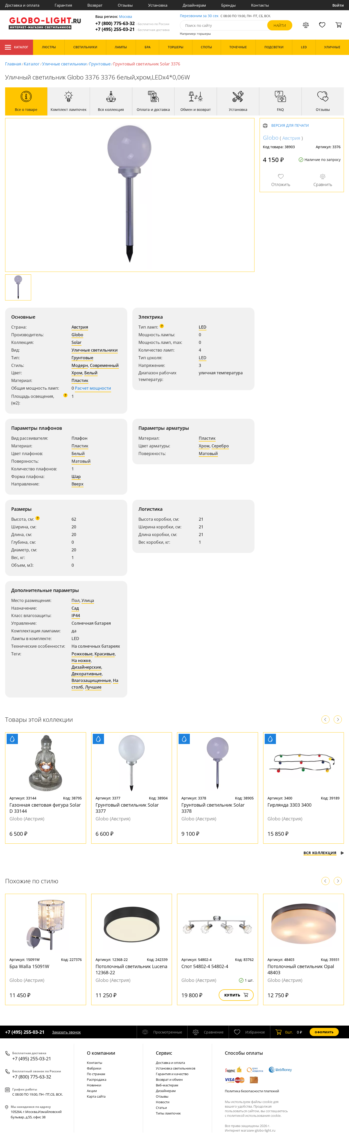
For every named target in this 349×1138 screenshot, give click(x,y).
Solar (77, 342)
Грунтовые (100, 64)
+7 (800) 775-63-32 (132, 23)
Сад (75, 608)
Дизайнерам (194, 5)
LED (202, 327)
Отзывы (125, 5)
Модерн (80, 365)
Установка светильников (175, 1068)
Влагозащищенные (91, 680)
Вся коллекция (320, 852)
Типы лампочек (168, 1113)
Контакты (260, 5)
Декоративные (87, 674)
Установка (157, 5)
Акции (92, 1090)
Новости (162, 1102)
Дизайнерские (86, 667)
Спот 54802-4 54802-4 (204, 966)
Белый (91, 373)
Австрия (80, 327)
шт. (289, 1032)
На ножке (81, 660)
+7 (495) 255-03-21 (132, 29)
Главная (13, 64)
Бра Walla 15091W (29, 966)
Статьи (161, 1107)
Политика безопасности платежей (252, 1091)
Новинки (94, 1085)
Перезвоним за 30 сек (199, 16)
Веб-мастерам (167, 1085)
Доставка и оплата (22, 5)
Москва (125, 17)
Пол (75, 600)
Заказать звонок (66, 1032)
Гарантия (63, 5)
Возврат (94, 5)
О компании (101, 1053)
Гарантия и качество (172, 1074)
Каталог (21, 47)
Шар (76, 476)
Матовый (81, 461)
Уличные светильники (64, 64)
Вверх (78, 484)
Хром (77, 373)
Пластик (80, 380)
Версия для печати (290, 126)
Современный (104, 365)
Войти (338, 5)
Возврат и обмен (169, 1079)
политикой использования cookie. (254, 1115)
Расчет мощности (93, 388)
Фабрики (94, 1068)
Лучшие (93, 687)
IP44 (76, 615)
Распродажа (96, 1079)
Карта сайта (96, 1096)
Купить (232, 995)
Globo (77, 335)
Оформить (324, 1032)
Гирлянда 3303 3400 (289, 805)
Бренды (228, 5)
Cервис (164, 1053)
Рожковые (82, 654)
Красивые (105, 654)
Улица (88, 600)
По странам (96, 1074)
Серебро (220, 446)
